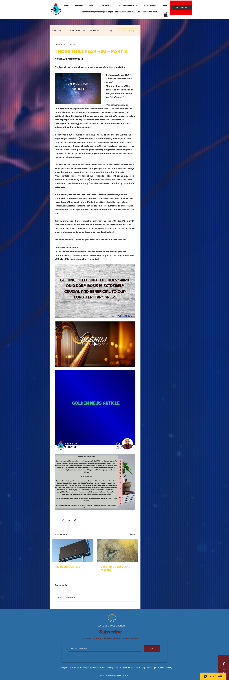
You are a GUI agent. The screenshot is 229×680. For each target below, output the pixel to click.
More (93, 30)
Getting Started (76, 30)
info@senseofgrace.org (125, 12)
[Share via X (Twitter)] (62, 520)
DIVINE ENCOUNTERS (67, 566)
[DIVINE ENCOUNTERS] (72, 550)
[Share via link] (75, 520)
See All (132, 534)
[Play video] (95, 344)
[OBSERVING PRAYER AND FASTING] (117, 550)
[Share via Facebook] (56, 520)
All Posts (56, 30)
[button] (166, 14)
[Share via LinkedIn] (69, 520)
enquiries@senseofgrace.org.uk (99, 12)
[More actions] (133, 44)
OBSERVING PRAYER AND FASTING (115, 568)
